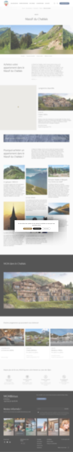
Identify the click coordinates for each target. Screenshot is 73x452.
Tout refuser (37, 228)
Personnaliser (46, 228)
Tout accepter (28, 228)
